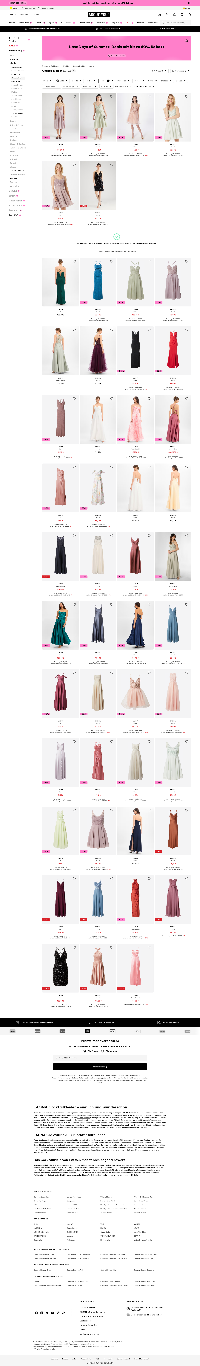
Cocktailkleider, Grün (42, 1270)
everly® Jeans (106, 1213)
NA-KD (103, 1228)
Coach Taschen (73, 1209)
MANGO (137, 1224)
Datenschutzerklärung (61, 1078)
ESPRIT (137, 1236)
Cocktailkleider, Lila (108, 1270)
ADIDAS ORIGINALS (42, 1232)
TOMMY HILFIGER (107, 1236)
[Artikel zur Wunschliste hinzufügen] (74, 96)
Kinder (36, 14)
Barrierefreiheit (123, 1359)
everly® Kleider (140, 1213)
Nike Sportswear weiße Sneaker (113, 1209)
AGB (97, 1359)
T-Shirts (37, 1205)
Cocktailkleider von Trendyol (145, 1255)
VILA (102, 1224)
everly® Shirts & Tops (42, 1209)
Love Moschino (140, 1232)
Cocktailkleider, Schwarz (144, 1270)
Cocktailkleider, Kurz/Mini (144, 1285)
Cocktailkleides (83, 1117)
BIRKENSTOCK (40, 1236)
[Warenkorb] (189, 14)
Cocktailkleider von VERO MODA (113, 1259)
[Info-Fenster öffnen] (189, 3)
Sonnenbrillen (139, 1205)
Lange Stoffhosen (74, 1197)
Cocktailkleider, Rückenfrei (145, 1281)
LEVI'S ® (137, 1228)
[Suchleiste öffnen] (162, 22)
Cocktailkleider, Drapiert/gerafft (114, 1285)
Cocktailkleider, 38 (74, 1285)
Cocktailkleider (79, 66)
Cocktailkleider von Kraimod (78, 1255)
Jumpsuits (71, 1201)
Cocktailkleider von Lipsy (144, 1259)
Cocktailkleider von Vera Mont (112, 1255)
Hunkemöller (105, 1240)
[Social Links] (36, 1313)
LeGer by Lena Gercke (143, 1240)
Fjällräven (71, 1240)
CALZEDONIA (72, 1232)
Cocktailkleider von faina (44, 1255)
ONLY (36, 1224)
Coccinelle (38, 1240)
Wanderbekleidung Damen (145, 1197)
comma (70, 1236)
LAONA (53, 1165)
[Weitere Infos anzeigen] (60, 157)
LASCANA (38, 1228)
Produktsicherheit (141, 1359)
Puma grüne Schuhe (108, 1201)
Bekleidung (56, 66)
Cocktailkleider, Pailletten (77, 1281)
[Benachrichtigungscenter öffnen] (174, 14)
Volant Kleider (106, 1197)
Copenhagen (72, 1228)
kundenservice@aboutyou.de (83, 1080)
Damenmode (75, 1165)
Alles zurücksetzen (146, 86)
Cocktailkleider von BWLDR (45, 1259)
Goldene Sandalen (41, 1197)
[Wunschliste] (182, 14)
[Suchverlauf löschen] (189, 23)
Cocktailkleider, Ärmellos (110, 1281)
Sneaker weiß (72, 1213)
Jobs (74, 1359)
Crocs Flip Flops (40, 1201)
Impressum (108, 1359)
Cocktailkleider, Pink (75, 1270)
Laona (91, 66)
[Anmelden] (166, 14)
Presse (65, 1359)
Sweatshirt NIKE (40, 1213)
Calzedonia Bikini (141, 1201)
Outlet (15, 8)
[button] (160, 71)
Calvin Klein (105, 1232)
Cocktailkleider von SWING (78, 1259)
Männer (24, 14)
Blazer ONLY (72, 1205)
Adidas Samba (140, 1209)
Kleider (66, 66)
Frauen (12, 14)
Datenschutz (86, 1359)
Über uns (54, 1359)
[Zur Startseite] (48, 1303)
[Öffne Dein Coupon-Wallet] (159, 14)
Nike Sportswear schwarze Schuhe (114, 1205)
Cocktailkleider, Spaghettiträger (47, 1285)
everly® (70, 1224)
